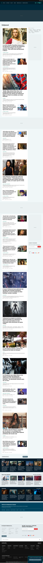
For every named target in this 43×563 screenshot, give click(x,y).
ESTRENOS (7, 2)
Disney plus (16, 528)
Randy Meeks (6, 101)
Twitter (41, 2)
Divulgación (4, 151)
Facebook (36, 2)
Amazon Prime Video (11, 528)
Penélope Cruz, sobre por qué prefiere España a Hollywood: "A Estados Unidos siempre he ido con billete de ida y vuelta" (9, 261)
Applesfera (3, 549)
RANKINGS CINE (19, 2)
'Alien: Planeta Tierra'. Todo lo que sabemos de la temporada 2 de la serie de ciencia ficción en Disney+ (13, 482)
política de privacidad (38, 248)
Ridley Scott (34, 29)
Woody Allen (30, 29)
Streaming (4, 488)
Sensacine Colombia (15, 558)
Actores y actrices (5, 52)
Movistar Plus (3, 529)
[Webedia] (41, 0)
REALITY (11, 2)
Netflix (9, 529)
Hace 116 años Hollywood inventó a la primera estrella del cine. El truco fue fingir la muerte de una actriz (9, 192)
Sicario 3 (30, 32)
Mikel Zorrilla (7, 71)
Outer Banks (31, 30)
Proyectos (4, 325)
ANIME (15, 2)
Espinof (14, 548)
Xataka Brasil (3, 558)
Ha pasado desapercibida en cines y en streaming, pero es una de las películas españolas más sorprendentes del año (21, 468)
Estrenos (4, 98)
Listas (16, 529)
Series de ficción (4, 528)
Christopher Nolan (37, 31)
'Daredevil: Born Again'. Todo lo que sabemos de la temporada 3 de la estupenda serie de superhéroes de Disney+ (37, 483)
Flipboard (38, 2)
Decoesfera (32, 548)
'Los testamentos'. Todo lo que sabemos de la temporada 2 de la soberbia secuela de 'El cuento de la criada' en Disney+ (29, 483)
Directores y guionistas (6, 393)
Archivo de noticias (6, 456)
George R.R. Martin (36, 30)
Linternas (32, 31)
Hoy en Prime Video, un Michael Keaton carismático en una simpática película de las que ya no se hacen (13, 496)
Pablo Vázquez (6, 298)
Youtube (39, 2)
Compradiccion (32, 549)
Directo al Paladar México (21, 557)
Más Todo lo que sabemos (37, 474)
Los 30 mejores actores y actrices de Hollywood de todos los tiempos (12, 349)
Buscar (39, 540)
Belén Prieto (6, 355)
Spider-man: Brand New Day (11, 533)
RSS (37, 252)
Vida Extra (9, 548)
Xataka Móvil (3, 548)
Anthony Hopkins (39, 29)
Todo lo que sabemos (6, 474)
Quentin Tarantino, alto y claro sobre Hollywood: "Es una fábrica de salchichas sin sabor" (9, 390)
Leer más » (20, 54)
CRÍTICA (4, 2)
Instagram (35, 2)
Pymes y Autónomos (37, 548)
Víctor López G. (6, 187)
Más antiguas (25, 456)
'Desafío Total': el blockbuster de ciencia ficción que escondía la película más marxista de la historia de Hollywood (9, 217)
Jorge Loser (6, 199)
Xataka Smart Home (4, 550)
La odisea (10, 531)
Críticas (3, 460)
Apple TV (3, 531)
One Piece (33, 32)
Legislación (4, 138)
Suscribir (39, 246)
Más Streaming (39, 488)
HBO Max (16, 531)
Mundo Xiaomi (3, 551)
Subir (39, 543)
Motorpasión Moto (27, 548)
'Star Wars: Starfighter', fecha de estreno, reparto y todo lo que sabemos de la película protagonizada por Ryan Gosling (5, 483)
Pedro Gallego (6, 438)
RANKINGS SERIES (25, 2)
